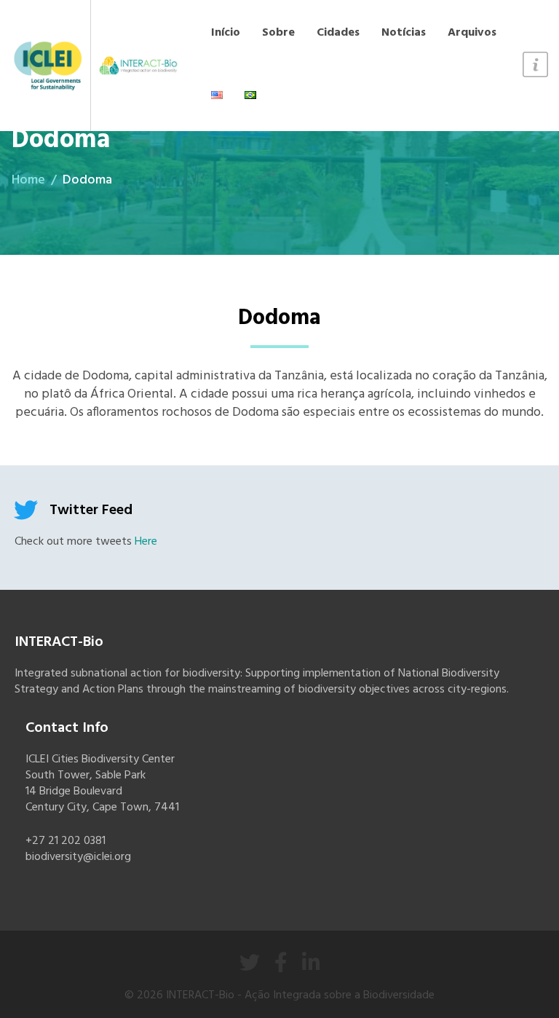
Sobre (278, 32)
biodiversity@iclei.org (78, 857)
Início (225, 32)
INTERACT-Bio (200, 995)
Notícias (403, 32)
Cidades (338, 32)
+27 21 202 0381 (65, 841)
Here (146, 541)
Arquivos (472, 32)
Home (28, 180)
